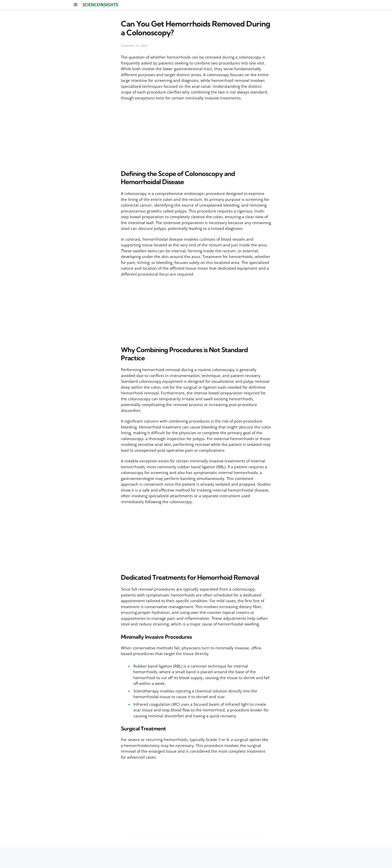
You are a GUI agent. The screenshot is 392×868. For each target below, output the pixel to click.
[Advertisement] (196, 134)
